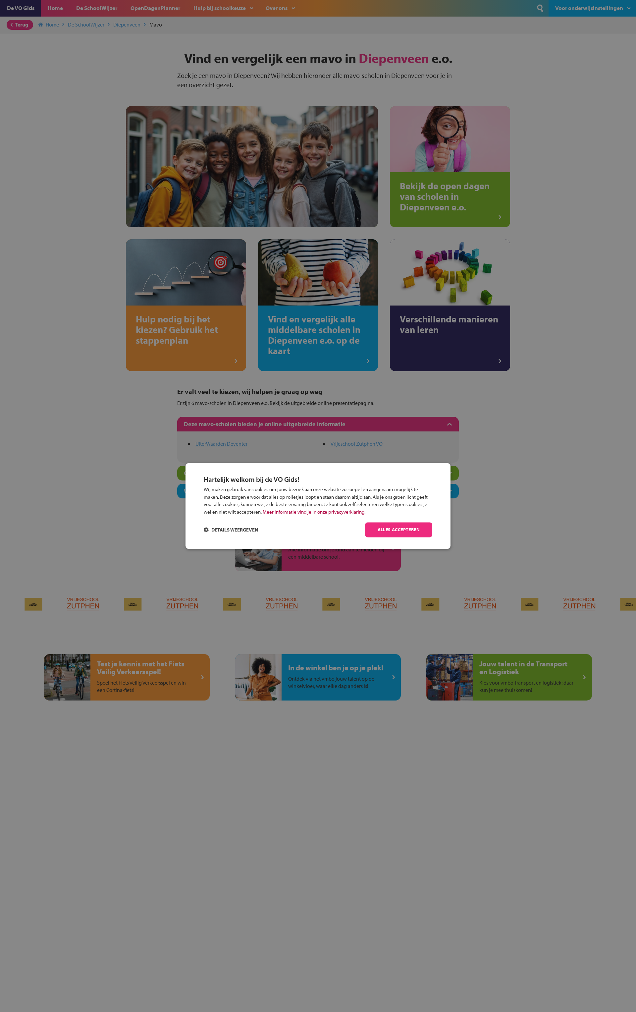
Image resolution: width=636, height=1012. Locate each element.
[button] (231, 530)
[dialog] (318, 506)
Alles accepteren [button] (399, 530)
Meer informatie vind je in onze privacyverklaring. (314, 512)
